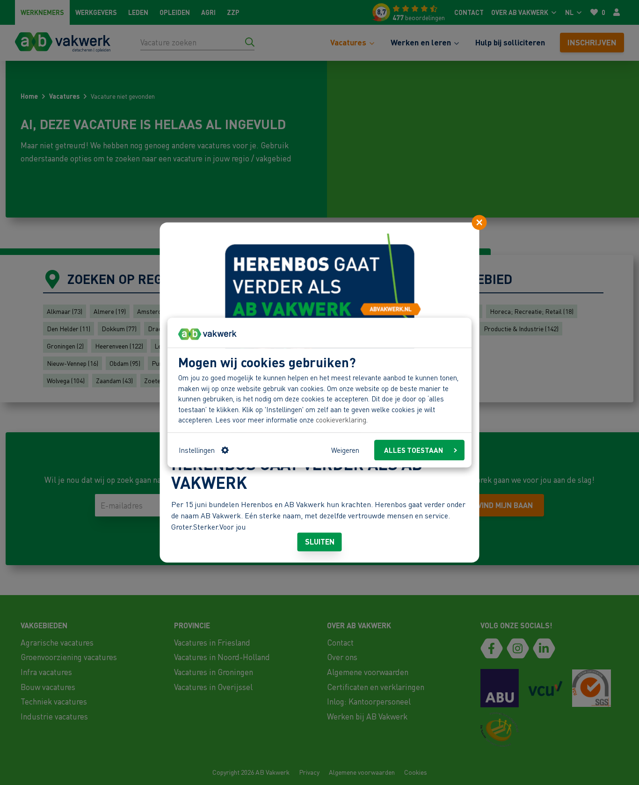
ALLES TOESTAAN (413, 450)
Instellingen (197, 450)
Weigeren (345, 450)
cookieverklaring (341, 420)
